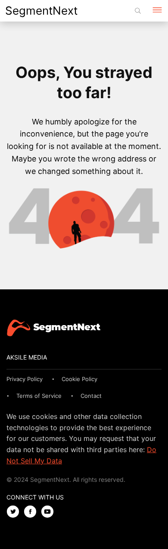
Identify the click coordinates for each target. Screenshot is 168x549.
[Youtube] (49, 512)
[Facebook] (32, 512)
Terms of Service (39, 395)
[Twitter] (15, 512)
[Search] (137, 11)
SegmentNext (41, 10)
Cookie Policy (79, 378)
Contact (91, 395)
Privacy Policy (24, 378)
